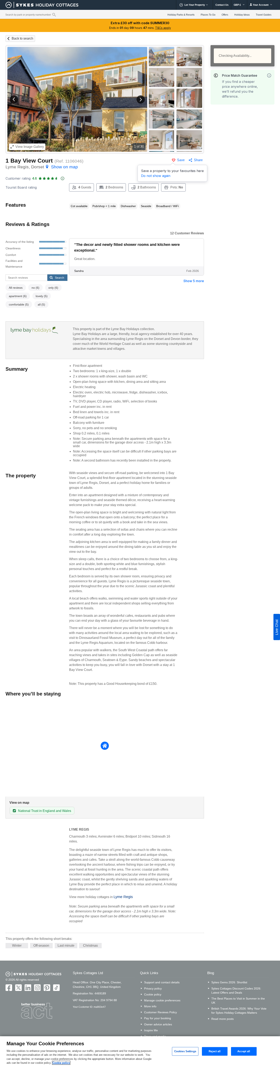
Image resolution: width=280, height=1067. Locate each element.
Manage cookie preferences (162, 1000)
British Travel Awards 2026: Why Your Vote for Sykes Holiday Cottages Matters (238, 1010)
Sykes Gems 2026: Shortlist (229, 982)
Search (59, 277)
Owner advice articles (158, 1024)
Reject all (215, 1051)
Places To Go (208, 14)
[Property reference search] (54, 14)
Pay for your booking (157, 1018)
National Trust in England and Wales (44, 811)
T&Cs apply (163, 28)
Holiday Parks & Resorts (181, 14)
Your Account (260, 4)
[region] (140, 1051)
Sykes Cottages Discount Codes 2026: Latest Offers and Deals (236, 990)
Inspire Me (151, 1030)
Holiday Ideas (242, 14)
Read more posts (222, 1018)
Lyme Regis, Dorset (42, 166)
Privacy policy (153, 988)
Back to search (22, 38)
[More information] (269, 75)
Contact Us (222, 4)
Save (181, 160)
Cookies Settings (185, 1051)
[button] (14, 99)
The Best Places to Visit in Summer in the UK (238, 1000)
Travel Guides (263, 14)
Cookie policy (152, 994)
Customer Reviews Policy (160, 1012)
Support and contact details (162, 982)
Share (198, 160)
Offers (225, 14)
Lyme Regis (123, 897)
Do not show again (155, 176)
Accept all (243, 1051)
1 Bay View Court (29, 160)
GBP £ (238, 4)
